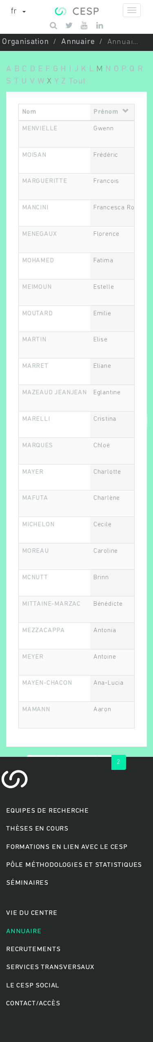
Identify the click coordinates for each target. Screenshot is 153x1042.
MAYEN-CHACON (47, 683)
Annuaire (78, 42)
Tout (77, 81)
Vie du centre (31, 913)
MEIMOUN (37, 287)
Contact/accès (33, 1003)
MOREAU (35, 551)
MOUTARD (37, 313)
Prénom (105, 112)
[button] (18, 12)
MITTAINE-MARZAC (51, 604)
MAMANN (36, 709)
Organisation (25, 42)
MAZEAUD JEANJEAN (54, 392)
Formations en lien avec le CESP (67, 847)
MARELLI (36, 419)
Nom (29, 112)
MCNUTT (35, 577)
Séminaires (27, 882)
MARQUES (37, 445)
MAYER (33, 472)
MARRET (35, 366)
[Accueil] (76, 10)
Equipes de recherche (47, 810)
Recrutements (33, 949)
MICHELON (38, 524)
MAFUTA (35, 498)
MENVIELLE (40, 128)
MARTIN (34, 339)
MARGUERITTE (44, 181)
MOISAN (34, 155)
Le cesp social (32, 985)
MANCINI (35, 207)
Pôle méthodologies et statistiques (74, 865)
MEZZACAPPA (43, 630)
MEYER (33, 657)
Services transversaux (50, 967)
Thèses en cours (37, 828)
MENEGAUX (39, 234)
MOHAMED (38, 260)
